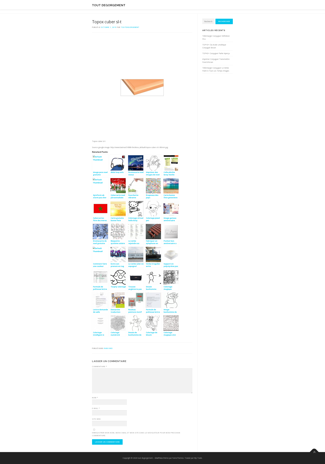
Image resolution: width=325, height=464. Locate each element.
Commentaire (99, 366)
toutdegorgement (130, 27)
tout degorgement (108, 5)
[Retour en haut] (314, 452)
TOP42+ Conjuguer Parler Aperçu (216, 53)
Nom (95, 397)
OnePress (159, 458)
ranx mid (108, 348)
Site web (96, 419)
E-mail (96, 408)
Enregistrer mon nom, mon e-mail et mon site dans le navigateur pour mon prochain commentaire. (136, 434)
